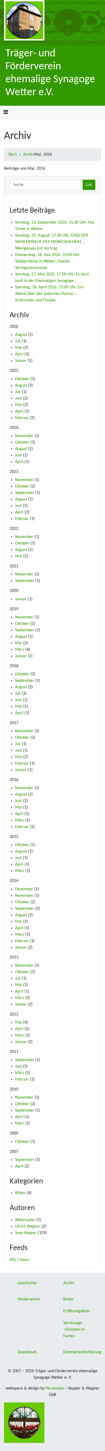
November (24, 436)
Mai (18, 348)
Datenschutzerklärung (82, 1352)
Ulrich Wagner (27, 1226)
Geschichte (27, 1283)
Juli (18, 341)
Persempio (55, 1388)
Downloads (27, 1352)
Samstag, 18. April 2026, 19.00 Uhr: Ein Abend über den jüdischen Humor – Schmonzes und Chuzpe (49, 293)
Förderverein (29, 1299)
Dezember (24, 889)
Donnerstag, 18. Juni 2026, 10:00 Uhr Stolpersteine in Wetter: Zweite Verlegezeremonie (47, 261)
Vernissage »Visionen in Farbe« (74, 1329)
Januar (21, 361)
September (24, 493)
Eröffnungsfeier (76, 1311)
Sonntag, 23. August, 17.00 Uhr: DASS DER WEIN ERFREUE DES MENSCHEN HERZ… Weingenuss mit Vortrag (51, 242)
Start (12, 154)
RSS (13, 1260)
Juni (18, 398)
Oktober (22, 379)
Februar (22, 418)
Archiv (28, 154)
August (21, 335)
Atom (24, 1260)
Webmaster (25, 1220)
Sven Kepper (26, 1233)
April (19, 354)
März (19, 650)
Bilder (20, 1193)
